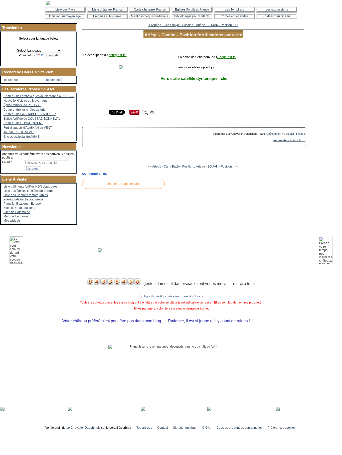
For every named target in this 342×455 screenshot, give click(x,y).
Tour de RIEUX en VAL (19, 132)
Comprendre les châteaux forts (24, 109)
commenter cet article (287, 140)
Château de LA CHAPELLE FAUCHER (30, 114)
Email (6, 162)
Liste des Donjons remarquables (26, 195)
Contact (162, 427)
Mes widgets (12, 220)
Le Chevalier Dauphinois (83, 427)
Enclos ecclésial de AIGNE (22, 136)
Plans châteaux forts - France (23, 199)
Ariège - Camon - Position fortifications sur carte (193, 35)
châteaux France (107, 9)
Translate (52, 55)
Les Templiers (234, 9)
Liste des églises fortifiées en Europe (29, 191)
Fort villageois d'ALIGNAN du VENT (28, 127)
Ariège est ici (226, 57)
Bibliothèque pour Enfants (192, 16)
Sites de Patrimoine (17, 212)
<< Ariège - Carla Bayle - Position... (172, 25)
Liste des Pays (65, 9)
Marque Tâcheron (16, 216)
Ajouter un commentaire (123, 184)
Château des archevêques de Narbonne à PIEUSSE (39, 96)
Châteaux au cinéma (276, 16)
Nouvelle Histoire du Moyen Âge (26, 100)
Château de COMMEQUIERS (23, 123)
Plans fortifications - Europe (22, 203)
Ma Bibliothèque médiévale (149, 16)
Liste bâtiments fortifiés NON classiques (30, 186)
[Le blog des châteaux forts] (171, 3)
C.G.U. (206, 427)
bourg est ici (117, 55)
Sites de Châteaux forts (19, 208)
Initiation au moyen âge (65, 16)
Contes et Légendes (234, 16)
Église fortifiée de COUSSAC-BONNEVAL (32, 118)
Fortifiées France (192, 9)
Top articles (144, 427)
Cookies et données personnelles (239, 427)
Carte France (150, 9)
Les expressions (277, 9)
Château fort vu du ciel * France (285, 133)
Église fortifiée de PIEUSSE (22, 105)
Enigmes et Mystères (107, 16)
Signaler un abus (185, 427)
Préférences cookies (281, 427)
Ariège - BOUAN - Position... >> (217, 25)
